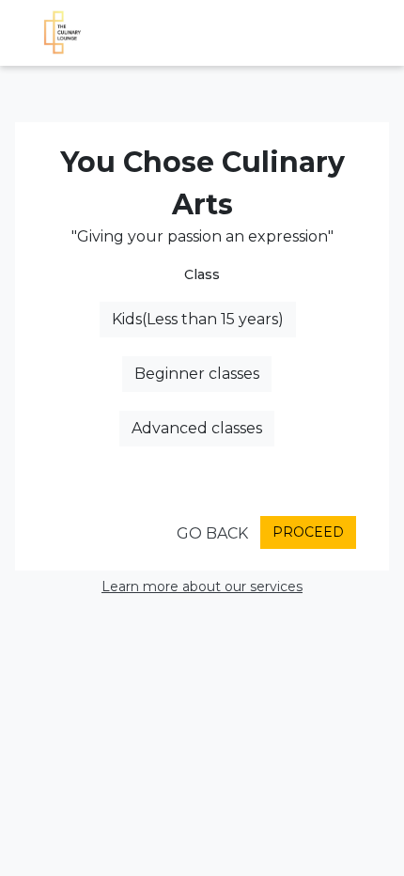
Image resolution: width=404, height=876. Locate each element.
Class (202, 274)
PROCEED (308, 532)
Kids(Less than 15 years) (198, 319)
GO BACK (212, 533)
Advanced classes (197, 428)
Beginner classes (196, 374)
